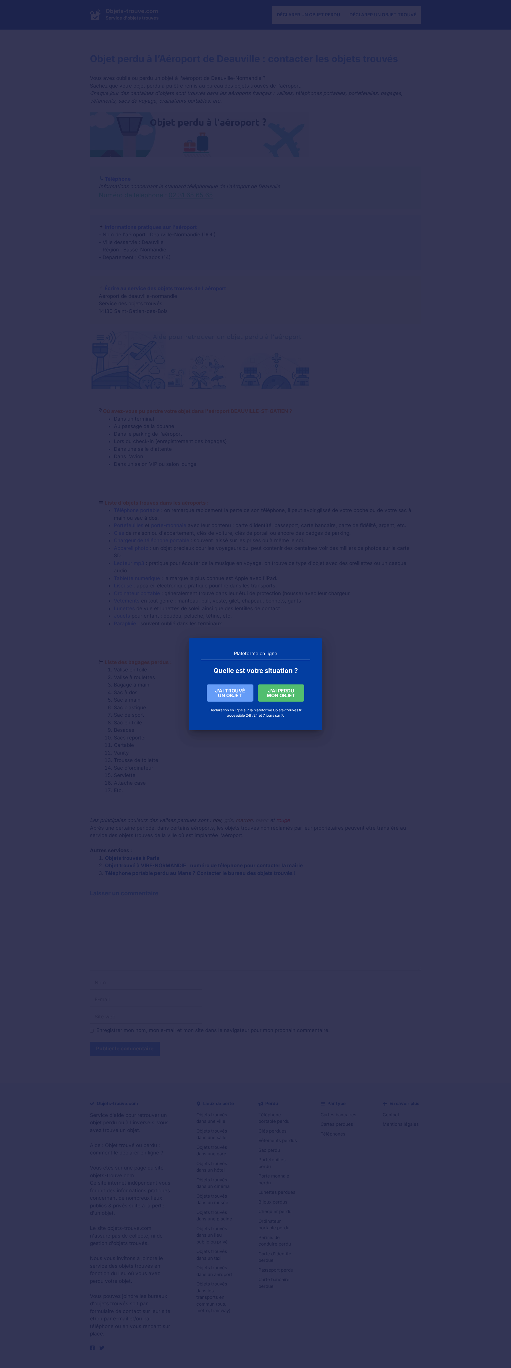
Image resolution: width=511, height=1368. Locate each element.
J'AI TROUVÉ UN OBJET (230, 693)
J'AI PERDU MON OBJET (281, 693)
